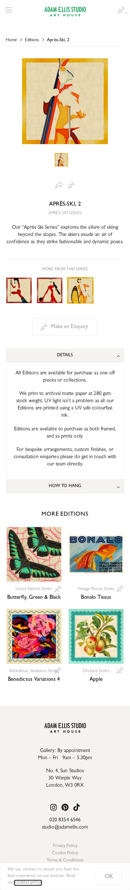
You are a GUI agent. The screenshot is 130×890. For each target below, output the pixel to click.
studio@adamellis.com (65, 827)
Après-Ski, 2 (58, 40)
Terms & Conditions (65, 861)
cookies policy (28, 883)
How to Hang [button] (65, 486)
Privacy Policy (65, 846)
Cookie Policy (65, 853)
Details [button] (65, 355)
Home (11, 40)
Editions (32, 40)
